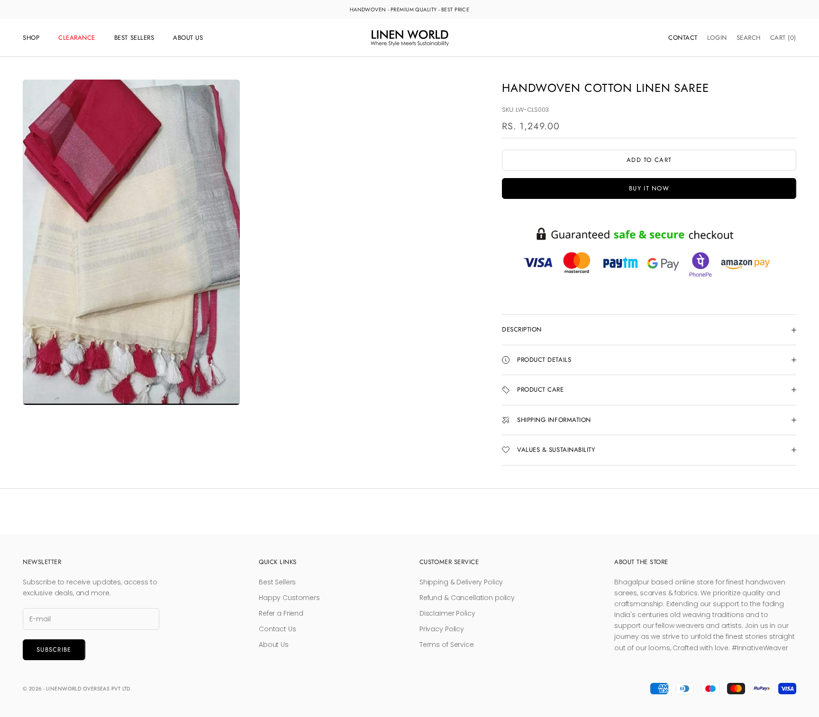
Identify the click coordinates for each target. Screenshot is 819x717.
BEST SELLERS (134, 37)
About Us (274, 644)
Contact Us (277, 629)
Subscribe (54, 649)
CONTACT (683, 37)
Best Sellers (277, 582)
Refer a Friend (281, 613)
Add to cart (649, 159)
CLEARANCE (76, 37)
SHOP (31, 37)
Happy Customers (289, 597)
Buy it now (649, 188)
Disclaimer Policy (447, 613)
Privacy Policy (441, 629)
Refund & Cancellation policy (467, 597)
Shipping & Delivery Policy (461, 582)
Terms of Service (446, 644)
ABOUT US (188, 37)
